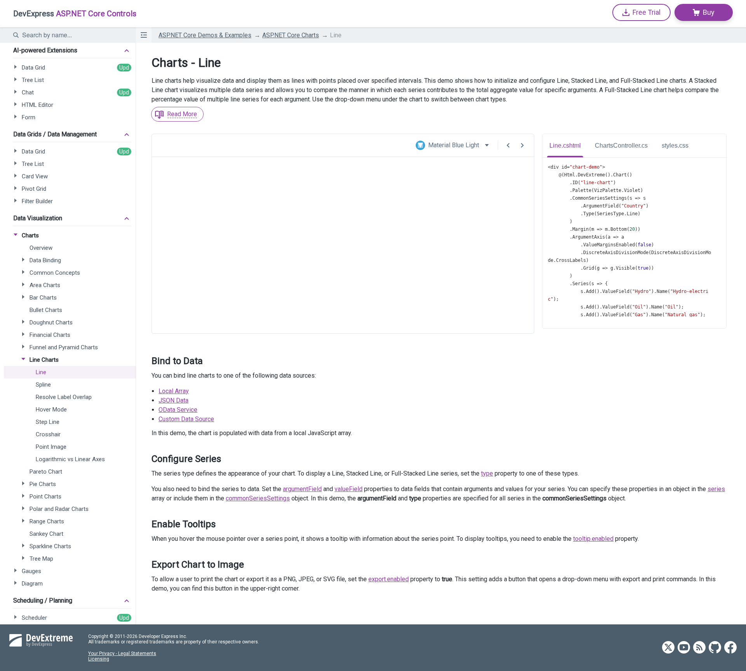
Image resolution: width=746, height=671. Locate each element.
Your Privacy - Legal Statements (122, 653)
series (716, 489)
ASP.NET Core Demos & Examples (205, 35)
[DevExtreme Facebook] (730, 648)
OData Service (178, 409)
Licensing (98, 659)
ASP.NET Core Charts (290, 35)
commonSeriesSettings (258, 498)
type (487, 473)
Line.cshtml (565, 145)
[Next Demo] (522, 145)
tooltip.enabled (593, 538)
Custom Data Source (186, 419)
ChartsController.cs (621, 145)
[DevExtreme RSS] (699, 648)
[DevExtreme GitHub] (715, 648)
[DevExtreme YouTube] (684, 648)
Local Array (174, 391)
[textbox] (74, 35)
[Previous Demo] (508, 145)
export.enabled (388, 579)
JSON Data (173, 400)
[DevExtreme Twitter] (668, 648)
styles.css (675, 145)
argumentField (302, 489)
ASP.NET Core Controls (74, 13)
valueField (349, 489)
